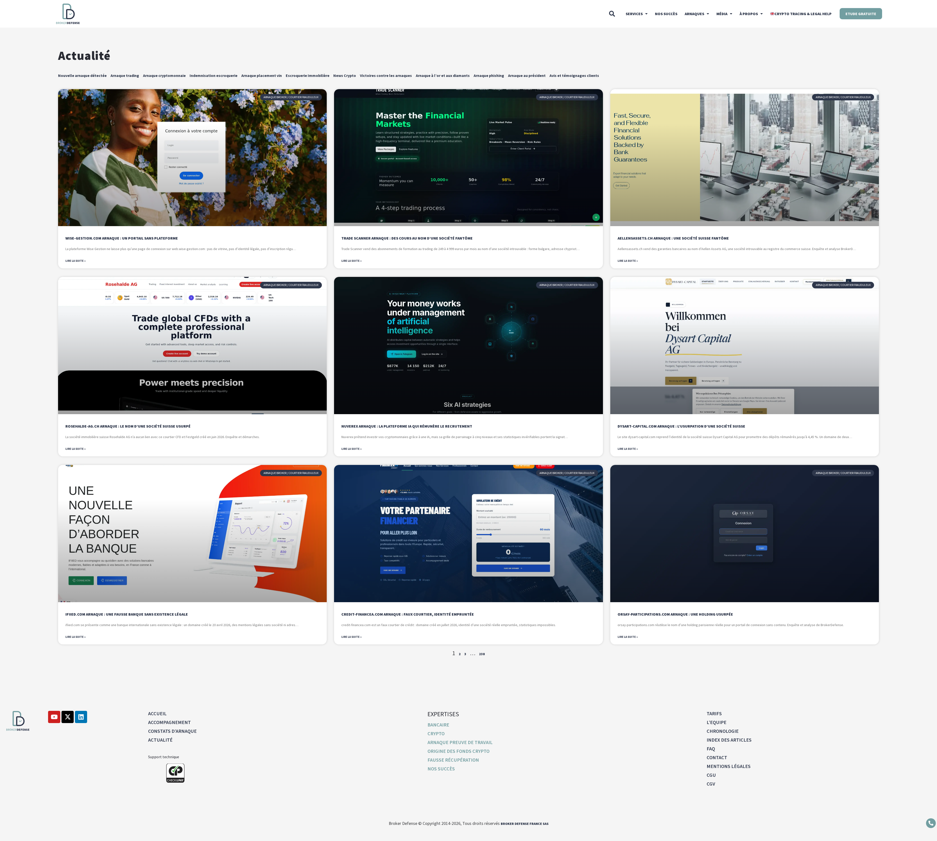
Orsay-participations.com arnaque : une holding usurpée (675, 614)
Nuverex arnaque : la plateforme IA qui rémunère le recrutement (406, 426)
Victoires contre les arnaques (386, 75)
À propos (749, 13)
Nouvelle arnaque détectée (82, 75)
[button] (612, 14)
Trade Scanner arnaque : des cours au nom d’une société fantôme (407, 238)
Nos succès (666, 13)
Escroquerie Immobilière (307, 75)
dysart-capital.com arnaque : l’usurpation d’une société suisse (681, 426)
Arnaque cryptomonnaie (164, 75)
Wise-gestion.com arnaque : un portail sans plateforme (121, 238)
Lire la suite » (75, 261)
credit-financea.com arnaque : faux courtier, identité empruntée (407, 614)
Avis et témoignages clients (574, 75)
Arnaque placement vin (261, 75)
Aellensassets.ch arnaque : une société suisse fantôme (673, 238)
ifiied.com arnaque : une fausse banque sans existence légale (126, 614)
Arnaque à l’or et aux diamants (443, 75)
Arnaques (694, 13)
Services (634, 13)
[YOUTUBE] (54, 717)
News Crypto (344, 75)
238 (482, 654)
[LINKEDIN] (81, 717)
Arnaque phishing (489, 75)
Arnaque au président (527, 75)
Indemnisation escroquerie (213, 75)
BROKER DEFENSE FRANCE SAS (525, 823)
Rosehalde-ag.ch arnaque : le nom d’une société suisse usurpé (128, 426)
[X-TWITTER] (67, 717)
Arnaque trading (125, 75)
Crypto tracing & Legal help (803, 13)
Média (721, 13)
